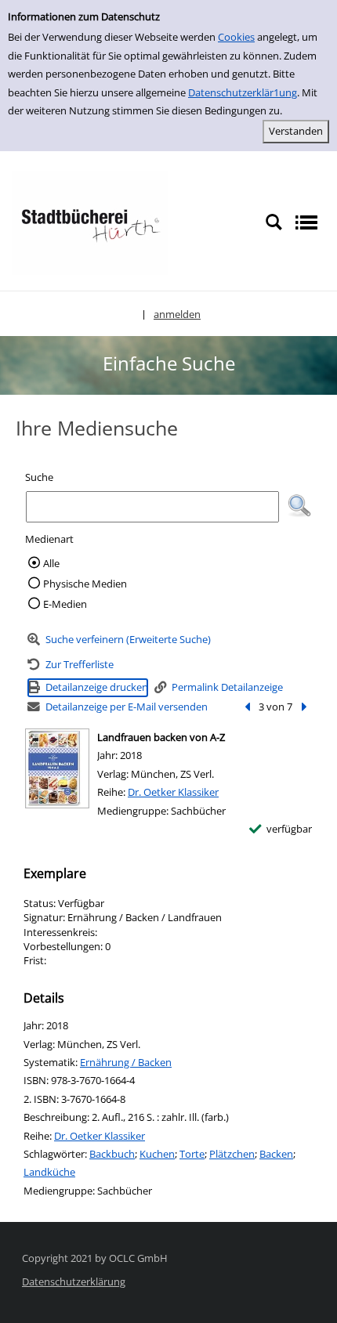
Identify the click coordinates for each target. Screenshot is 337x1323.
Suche (39, 477)
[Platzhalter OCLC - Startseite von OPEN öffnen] (90, 222)
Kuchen (157, 1154)
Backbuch (112, 1154)
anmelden (177, 314)
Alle (51, 563)
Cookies (236, 37)
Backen (276, 1154)
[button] (299, 506)
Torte (192, 1154)
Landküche (49, 1172)
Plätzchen (232, 1154)
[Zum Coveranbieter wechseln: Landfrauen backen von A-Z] (57, 768)
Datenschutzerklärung (73, 1281)
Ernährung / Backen (126, 1062)
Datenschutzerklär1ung (242, 92)
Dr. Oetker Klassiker (173, 792)
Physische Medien (85, 584)
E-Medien (65, 604)
